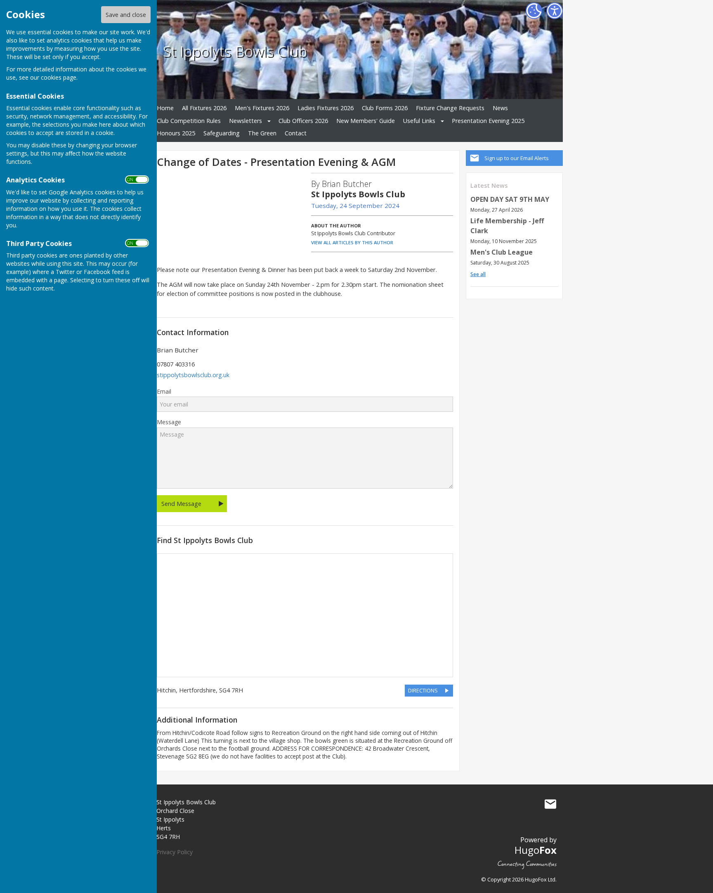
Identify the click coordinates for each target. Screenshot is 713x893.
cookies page (58, 77)
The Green (262, 133)
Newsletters (245, 121)
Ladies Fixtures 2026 (325, 108)
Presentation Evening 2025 (488, 121)
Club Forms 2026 (385, 108)
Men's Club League (501, 252)
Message (169, 422)
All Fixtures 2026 (204, 108)
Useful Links (419, 121)
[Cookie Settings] (534, 10)
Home (165, 108)
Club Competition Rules (189, 121)
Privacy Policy (174, 852)
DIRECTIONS (423, 690)
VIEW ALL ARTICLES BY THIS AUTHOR (352, 242)
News (500, 108)
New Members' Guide (365, 121)
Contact (296, 133)
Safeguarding (221, 133)
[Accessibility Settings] (554, 10)
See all (478, 274)
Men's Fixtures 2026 (262, 108)
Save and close (126, 15)
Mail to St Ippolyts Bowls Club (550, 804)
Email (164, 392)
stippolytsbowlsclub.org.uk (193, 375)
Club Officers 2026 (303, 121)
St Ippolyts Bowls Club (235, 51)
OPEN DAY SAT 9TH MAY (509, 199)
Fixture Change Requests (450, 108)
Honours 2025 (176, 133)
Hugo (536, 850)
